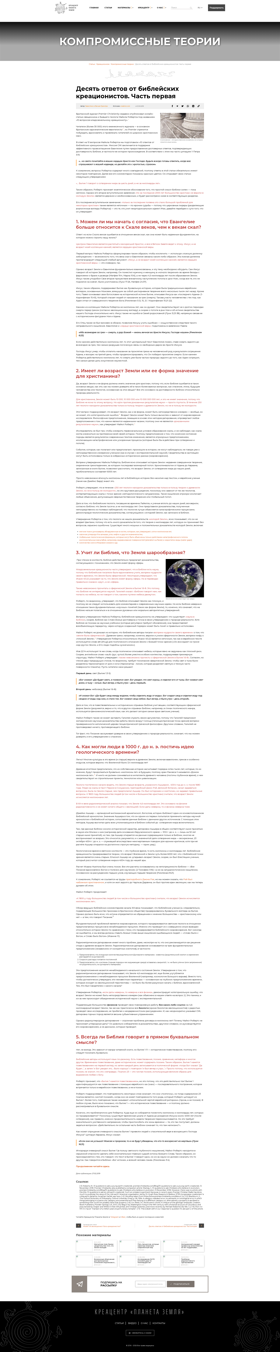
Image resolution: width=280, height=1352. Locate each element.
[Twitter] (182, 106)
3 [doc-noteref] (119, 414)
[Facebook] (172, 106)
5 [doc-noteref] (95, 638)
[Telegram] (177, 106)
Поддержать (217, 8)
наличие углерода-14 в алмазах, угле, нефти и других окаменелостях (110, 534)
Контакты (158, 1323)
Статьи (108, 8)
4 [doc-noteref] (134, 424)
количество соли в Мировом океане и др (98, 543)
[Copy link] (199, 106)
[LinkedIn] (193, 106)
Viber (123, 1217)
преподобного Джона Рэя (140, 879)
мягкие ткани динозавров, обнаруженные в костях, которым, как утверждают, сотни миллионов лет (125, 532)
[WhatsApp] (188, 106)
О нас (144, 1323)
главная (94, 8)
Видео (132, 1323)
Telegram (114, 1217)
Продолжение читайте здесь (92, 1166)
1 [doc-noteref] (128, 119)
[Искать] (191, 7)
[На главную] (67, 8)
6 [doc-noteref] (94, 775)
